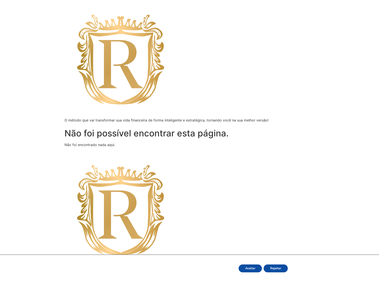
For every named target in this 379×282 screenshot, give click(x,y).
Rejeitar (275, 268)
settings (219, 273)
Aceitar (250, 268)
